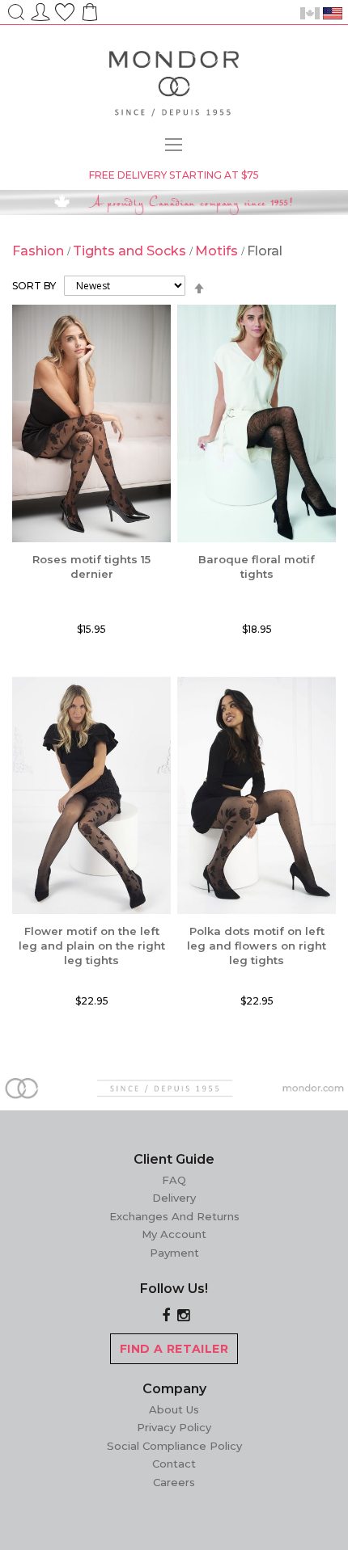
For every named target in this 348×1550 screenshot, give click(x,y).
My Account (174, 1234)
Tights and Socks (131, 251)
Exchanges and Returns (174, 1216)
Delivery (174, 1197)
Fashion (39, 251)
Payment (174, 1252)
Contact (174, 1463)
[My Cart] (88, 17)
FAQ (174, 1179)
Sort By (34, 286)
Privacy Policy (174, 1427)
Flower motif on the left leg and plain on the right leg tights (92, 946)
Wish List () (65, 9)
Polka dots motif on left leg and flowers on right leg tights (256, 946)
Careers (174, 1482)
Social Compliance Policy (174, 1445)
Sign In (40, 9)
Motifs (218, 251)
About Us (174, 1409)
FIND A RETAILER (174, 1349)
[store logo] (174, 86)
